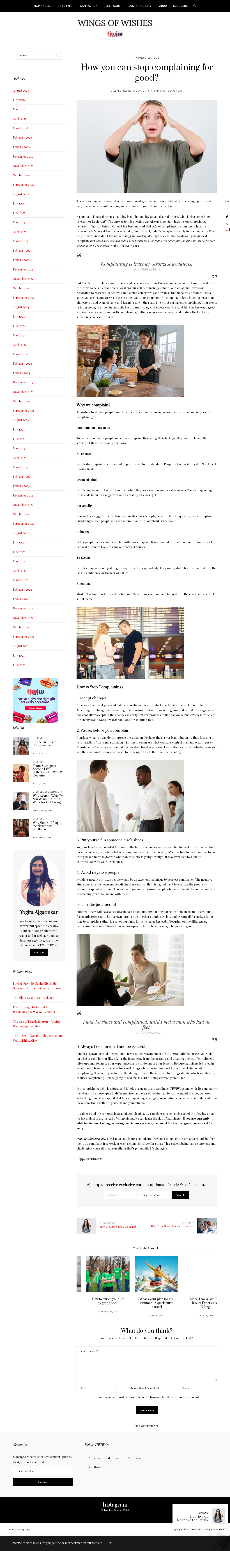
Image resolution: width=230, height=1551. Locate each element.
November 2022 (23, 505)
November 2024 (23, 279)
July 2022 (19, 542)
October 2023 (21, 401)
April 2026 (20, 118)
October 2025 (21, 175)
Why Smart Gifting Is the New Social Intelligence (47, 826)
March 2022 (20, 580)
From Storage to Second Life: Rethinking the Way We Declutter (48, 771)
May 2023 (19, 448)
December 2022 (23, 495)
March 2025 (20, 241)
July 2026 (19, 100)
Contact (11, 1529)
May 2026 (19, 109)
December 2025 (23, 156)
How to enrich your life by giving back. (98, 1301)
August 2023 (21, 420)
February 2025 (22, 250)
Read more (38, 952)
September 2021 (23, 636)
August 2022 (21, 533)
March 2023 (20, 467)
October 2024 (22, 288)
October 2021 (21, 627)
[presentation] (84, 1282)
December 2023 (23, 382)
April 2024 (20, 344)
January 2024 (21, 373)
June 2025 (19, 213)
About (164, 6)
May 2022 (19, 561)
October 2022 (22, 514)
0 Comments (143, 91)
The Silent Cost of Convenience (45, 743)
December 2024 (23, 269)
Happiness (42, 6)
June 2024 (19, 326)
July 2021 (18, 655)
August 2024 (21, 307)
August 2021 (21, 646)
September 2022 (23, 523)
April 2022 (19, 571)
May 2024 (19, 335)
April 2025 (19, 232)
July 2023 (18, 429)
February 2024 (22, 363)
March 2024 (21, 354)
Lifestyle (65, 6)
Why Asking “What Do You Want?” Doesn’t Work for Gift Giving (48, 799)
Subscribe (181, 6)
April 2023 (19, 458)
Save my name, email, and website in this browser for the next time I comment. (148, 1397)
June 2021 (19, 665)
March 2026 (21, 128)
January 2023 (21, 486)
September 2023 (23, 410)
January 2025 (21, 260)
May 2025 (19, 222)
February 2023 (22, 476)
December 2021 (23, 608)
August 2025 (21, 194)
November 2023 (23, 392)
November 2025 (23, 166)
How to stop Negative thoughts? (192, 1518)
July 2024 (19, 316)
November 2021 (23, 618)
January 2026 (21, 147)
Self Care (113, 6)
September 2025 (23, 184)
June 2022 (19, 552)
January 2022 (21, 599)
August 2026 (21, 90)
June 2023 (19, 439)
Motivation (89, 6)
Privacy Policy (24, 1529)
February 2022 (22, 589)
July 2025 (18, 203)
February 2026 (22, 137)
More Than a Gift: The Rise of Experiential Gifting (195, 1303)
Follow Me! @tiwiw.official (115, 1510)
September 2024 (23, 298)
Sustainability (139, 6)
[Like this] (227, 231)
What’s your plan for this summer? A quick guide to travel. (147, 1303)
